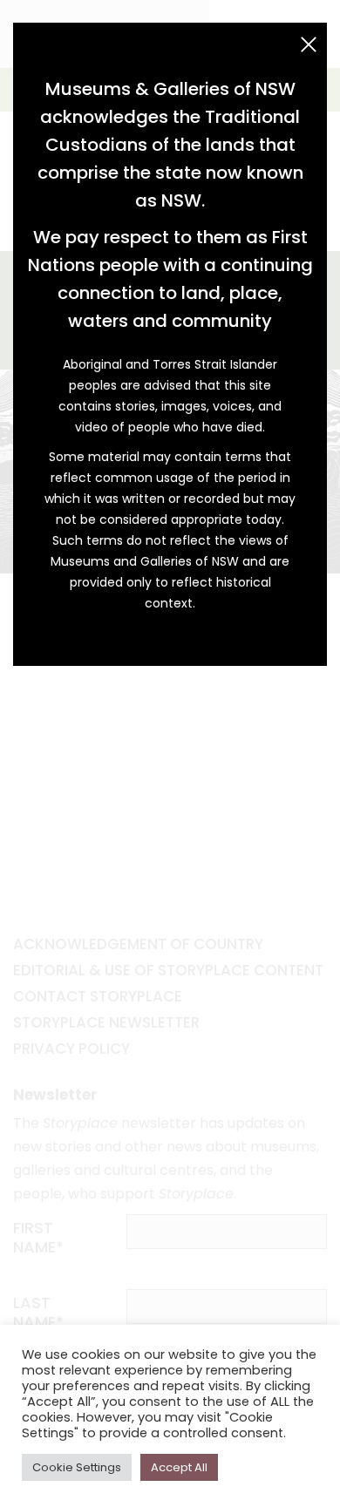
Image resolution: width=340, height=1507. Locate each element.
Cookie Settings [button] (76, 1467)
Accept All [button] (179, 1467)
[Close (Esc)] (308, 44)
